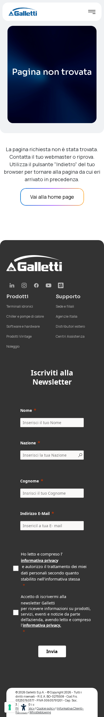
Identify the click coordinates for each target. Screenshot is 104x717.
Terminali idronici (19, 306)
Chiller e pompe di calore (25, 316)
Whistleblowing (40, 712)
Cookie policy (46, 708)
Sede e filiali (65, 306)
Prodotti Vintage (19, 336)
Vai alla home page (52, 196)
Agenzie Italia (66, 316)
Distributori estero (70, 326)
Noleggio (12, 346)
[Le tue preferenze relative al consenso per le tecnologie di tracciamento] (9, 707)
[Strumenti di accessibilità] (23, 707)
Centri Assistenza (70, 336)
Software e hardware (23, 326)
